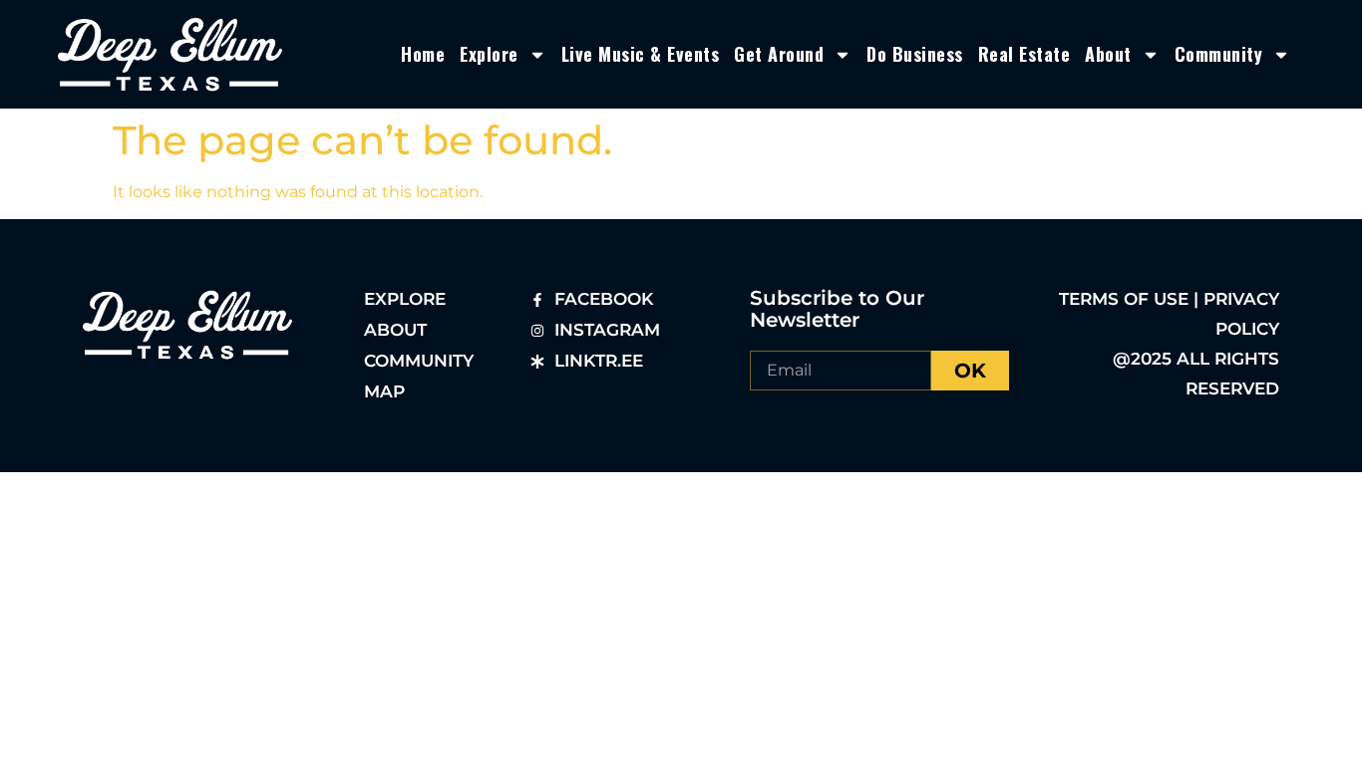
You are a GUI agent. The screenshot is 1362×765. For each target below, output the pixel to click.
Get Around (779, 54)
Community (1219, 54)
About (1108, 54)
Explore (489, 54)
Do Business (914, 54)
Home (423, 54)
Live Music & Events (640, 54)
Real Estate (1024, 54)
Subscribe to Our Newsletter (837, 309)
